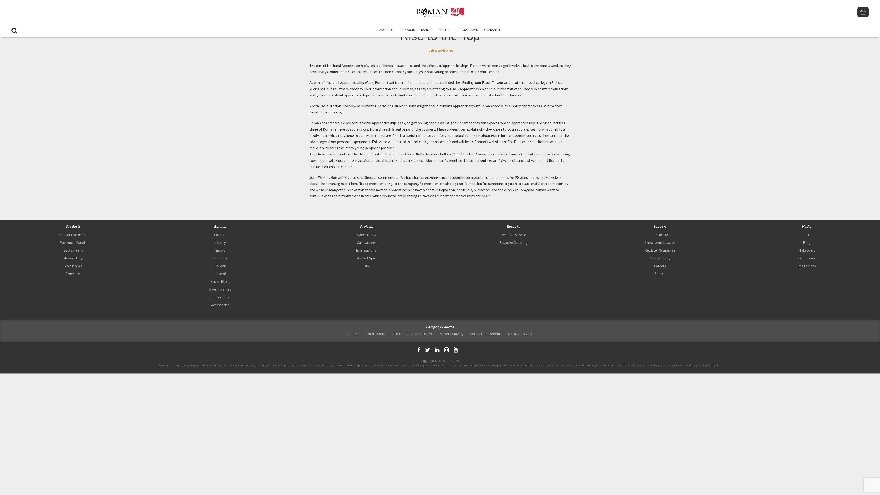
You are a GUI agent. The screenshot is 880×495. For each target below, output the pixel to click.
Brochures (73, 273)
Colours (220, 234)
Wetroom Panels (73, 242)
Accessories (73, 266)
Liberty (220, 242)
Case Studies (367, 242)
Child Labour (375, 333)
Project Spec (367, 258)
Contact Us (660, 234)
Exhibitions (807, 258)
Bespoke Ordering (513, 242)
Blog (807, 242)
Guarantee (492, 30)
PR (806, 234)
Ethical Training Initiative (412, 333)
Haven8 (220, 266)
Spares (660, 273)
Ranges (426, 30)
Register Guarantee (660, 250)
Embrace (220, 258)
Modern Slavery (451, 333)
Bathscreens (73, 250)
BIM (367, 266)
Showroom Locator (660, 242)
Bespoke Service (513, 234)
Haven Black (220, 281)
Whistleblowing (519, 333)
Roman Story (660, 258)
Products (407, 30)
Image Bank (806, 266)
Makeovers (806, 250)
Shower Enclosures (73, 234)
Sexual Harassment (485, 333)
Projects (446, 30)
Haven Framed (220, 289)
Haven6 (220, 273)
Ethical (353, 333)
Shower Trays (73, 258)
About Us (387, 30)
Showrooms (468, 30)
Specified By (366, 234)
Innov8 (220, 250)
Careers (660, 266)
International (366, 250)
